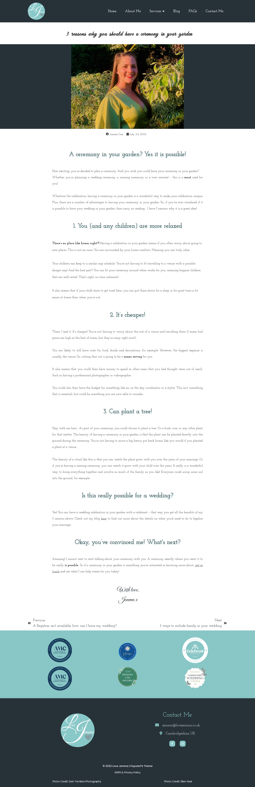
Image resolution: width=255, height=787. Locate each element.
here (104, 518)
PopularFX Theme (141, 766)
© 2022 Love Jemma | (116, 766)
